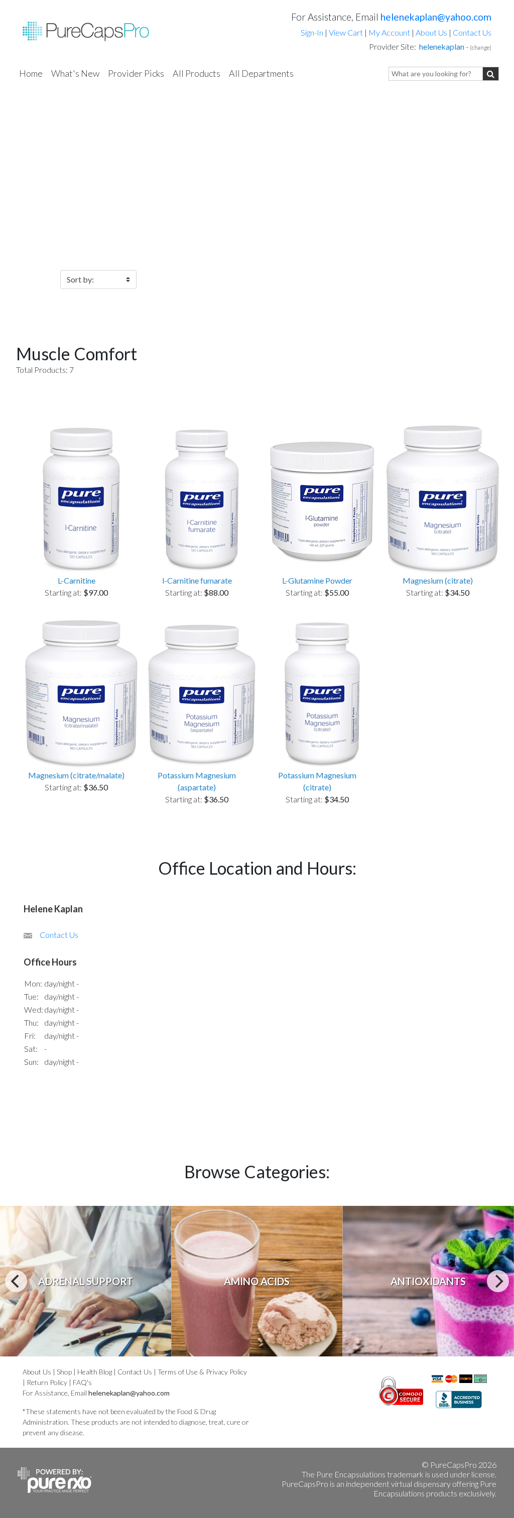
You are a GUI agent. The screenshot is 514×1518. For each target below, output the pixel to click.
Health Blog (94, 1371)
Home (31, 73)
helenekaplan (441, 46)
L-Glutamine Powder (317, 580)
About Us (431, 32)
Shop (64, 1371)
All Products (196, 73)
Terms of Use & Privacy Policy (202, 1371)
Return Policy (47, 1382)
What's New (75, 73)
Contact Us (472, 32)
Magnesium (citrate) (438, 580)
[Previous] (16, 1281)
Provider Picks (136, 73)
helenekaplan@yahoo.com (435, 17)
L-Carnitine (76, 580)
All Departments (261, 73)
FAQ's (82, 1382)
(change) (480, 47)
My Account (389, 32)
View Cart (346, 32)
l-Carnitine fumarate (197, 580)
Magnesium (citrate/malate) (76, 775)
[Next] (498, 1281)
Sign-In (312, 32)
